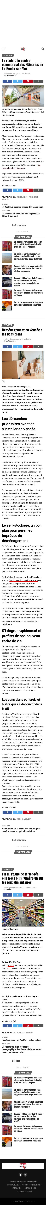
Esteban (9, 889)
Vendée (6, 199)
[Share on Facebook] (7, 81)
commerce (22, 197)
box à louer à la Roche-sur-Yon (23, 580)
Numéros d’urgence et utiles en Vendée (23, 1181)
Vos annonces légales (24, 1191)
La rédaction (17, 1188)
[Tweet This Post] (17, 81)
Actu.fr (11, 965)
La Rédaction (10, 76)
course (21, 1032)
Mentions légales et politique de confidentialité (24, 1185)
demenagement (24, 819)
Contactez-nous (30, 1188)
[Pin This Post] (28, 81)
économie (34, 197)
